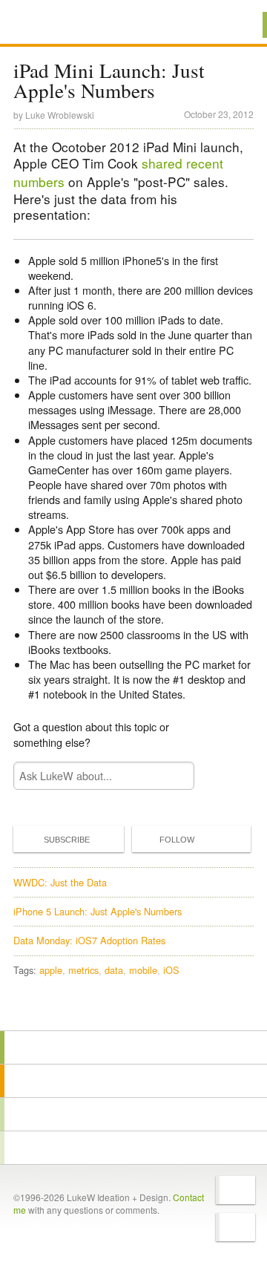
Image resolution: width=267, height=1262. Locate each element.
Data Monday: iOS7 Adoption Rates (89, 940)
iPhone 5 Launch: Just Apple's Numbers (97, 911)
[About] (133, 1047)
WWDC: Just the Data (60, 882)
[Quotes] (133, 1081)
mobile (143, 970)
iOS (171, 970)
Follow (176, 839)
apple (50, 970)
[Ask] (133, 1147)
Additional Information (64, 24)
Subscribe (67, 839)
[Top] (133, 1009)
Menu (237, 25)
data (114, 970)
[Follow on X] (235, 1190)
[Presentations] (133, 1114)
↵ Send (173, 775)
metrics (83, 970)
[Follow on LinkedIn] (235, 1227)
